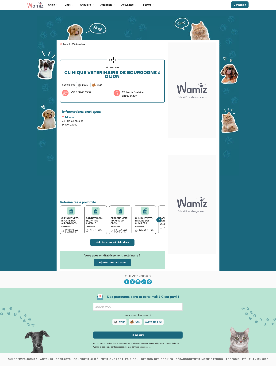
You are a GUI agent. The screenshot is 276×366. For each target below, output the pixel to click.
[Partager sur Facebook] (126, 281)
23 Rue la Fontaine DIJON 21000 (72, 122)
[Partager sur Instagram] (138, 281)
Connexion (240, 4)
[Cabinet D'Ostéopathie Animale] (95, 211)
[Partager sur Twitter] (132, 281)
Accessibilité (236, 359)
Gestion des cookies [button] (157, 359)
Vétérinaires (78, 44)
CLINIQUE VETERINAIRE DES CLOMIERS (144, 221)
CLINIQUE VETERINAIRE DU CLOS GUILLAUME (120, 221)
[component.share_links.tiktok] (143, 281)
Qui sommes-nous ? (23, 359)
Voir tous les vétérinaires (112, 242)
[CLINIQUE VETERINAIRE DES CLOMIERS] (145, 211)
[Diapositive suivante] (158, 219)
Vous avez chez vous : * (138, 315)
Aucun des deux (153, 321)
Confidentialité (85, 359)
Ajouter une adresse (112, 262)
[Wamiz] (35, 5)
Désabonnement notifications (199, 359)
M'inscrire (138, 335)
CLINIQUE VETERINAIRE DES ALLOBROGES (70, 221)
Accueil (66, 44)
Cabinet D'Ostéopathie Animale (94, 221)
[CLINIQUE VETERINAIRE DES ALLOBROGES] (71, 211)
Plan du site (258, 359)
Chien (122, 321)
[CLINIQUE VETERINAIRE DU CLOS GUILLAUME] (120, 211)
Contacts (63, 359)
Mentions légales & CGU (119, 359)
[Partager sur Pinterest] (149, 281)
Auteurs (46, 359)
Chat (137, 321)
